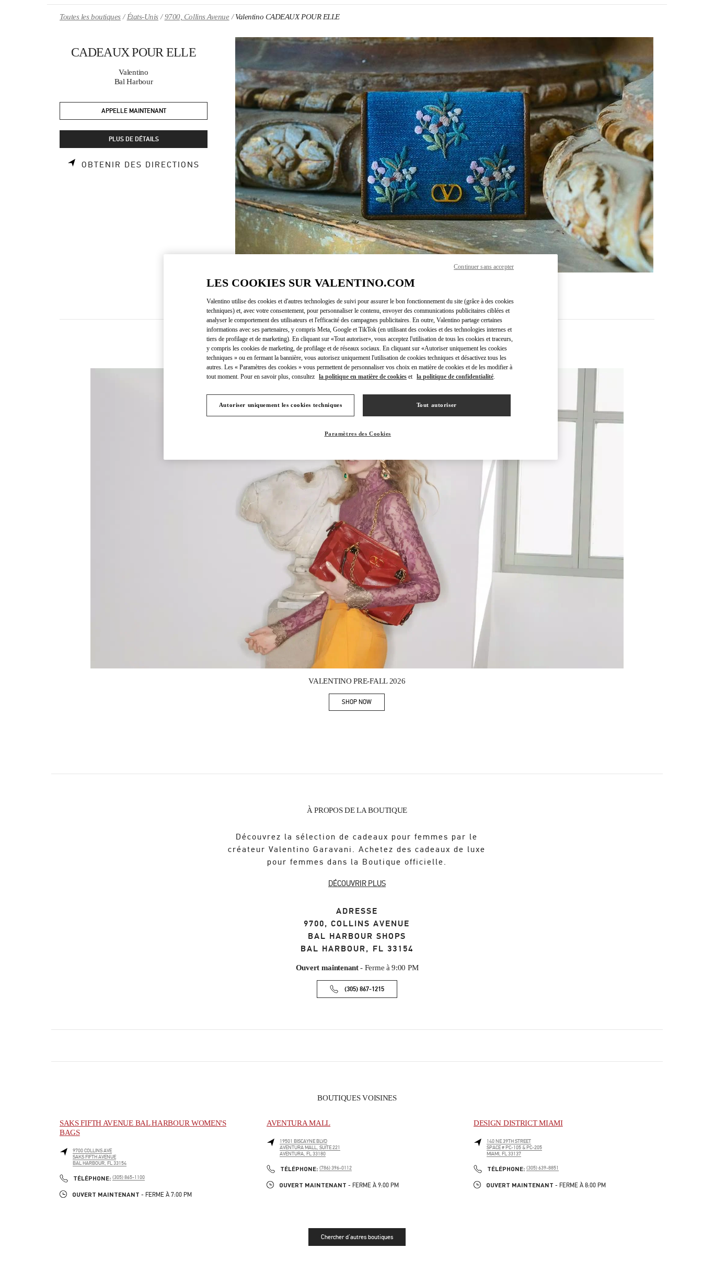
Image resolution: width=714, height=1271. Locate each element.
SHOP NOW (363, 703)
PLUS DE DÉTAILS (134, 139)
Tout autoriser (437, 405)
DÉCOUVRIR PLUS (357, 883)
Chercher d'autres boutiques (357, 1237)
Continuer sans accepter (484, 266)
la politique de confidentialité (455, 376)
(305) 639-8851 (542, 1168)
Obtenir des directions (141, 165)
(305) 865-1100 (128, 1177)
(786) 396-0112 (335, 1168)
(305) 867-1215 (364, 989)
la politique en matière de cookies (363, 376)
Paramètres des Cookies (358, 433)
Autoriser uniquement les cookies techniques (280, 405)
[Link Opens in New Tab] (357, 518)
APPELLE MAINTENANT (133, 111)
